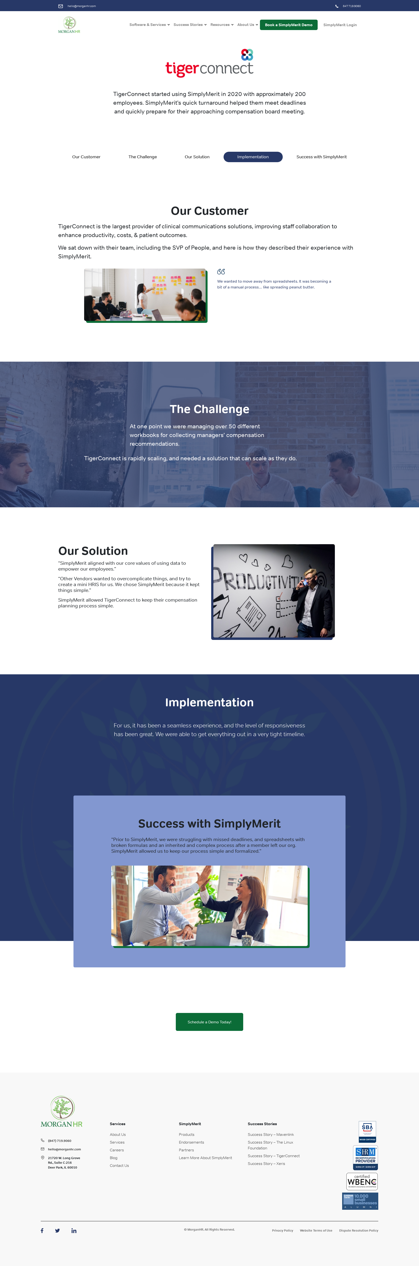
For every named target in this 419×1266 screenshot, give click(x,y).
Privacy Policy (282, 1230)
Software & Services (147, 24)
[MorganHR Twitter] (57, 1230)
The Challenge (143, 156)
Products (186, 1134)
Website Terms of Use (316, 1230)
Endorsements (191, 1142)
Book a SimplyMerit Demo (289, 24)
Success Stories (188, 24)
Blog (113, 1157)
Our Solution (197, 156)
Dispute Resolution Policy (358, 1230)
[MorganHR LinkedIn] (74, 1230)
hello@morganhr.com (81, 6)
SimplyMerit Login (340, 24)
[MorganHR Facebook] (42, 1230)
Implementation (253, 156)
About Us (245, 24)
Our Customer (86, 156)
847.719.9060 (351, 6)
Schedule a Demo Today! (209, 1021)
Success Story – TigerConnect (274, 1155)
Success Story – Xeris (266, 1163)
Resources (220, 24)
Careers (117, 1149)
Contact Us (119, 1165)
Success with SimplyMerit (322, 156)
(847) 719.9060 (59, 1141)
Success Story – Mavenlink (271, 1134)
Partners (186, 1149)
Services (117, 1142)
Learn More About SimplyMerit (205, 1157)
